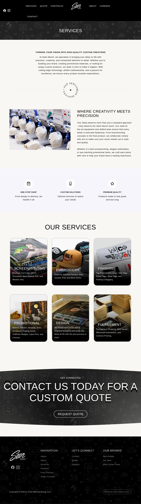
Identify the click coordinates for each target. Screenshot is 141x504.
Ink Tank (107, 460)
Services (45, 464)
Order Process (48, 477)
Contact (75, 456)
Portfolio (45, 468)
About (43, 460)
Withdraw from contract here (117, 492)
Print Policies (47, 472)
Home (43, 456)
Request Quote (70, 414)
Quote (75, 460)
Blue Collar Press (111, 464)
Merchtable (108, 456)
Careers (76, 464)
